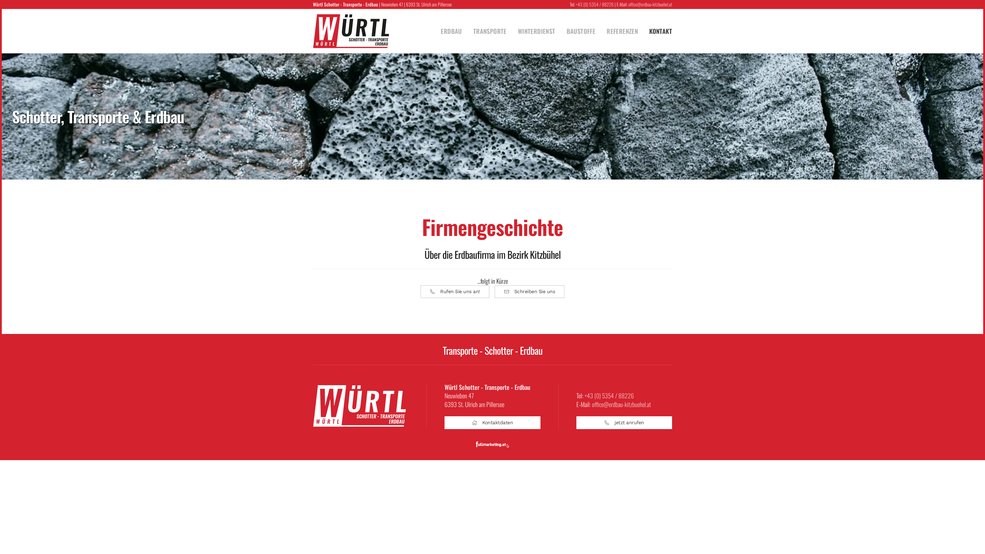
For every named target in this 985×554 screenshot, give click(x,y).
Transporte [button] (490, 31)
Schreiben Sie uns (534, 291)
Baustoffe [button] (581, 31)
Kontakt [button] (660, 31)
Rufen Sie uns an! (460, 291)
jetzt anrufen (629, 423)
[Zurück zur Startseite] (351, 31)
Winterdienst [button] (536, 31)
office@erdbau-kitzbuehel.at (650, 4)
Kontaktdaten (497, 423)
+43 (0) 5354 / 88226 (595, 4)
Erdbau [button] (451, 31)
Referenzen (622, 31)
